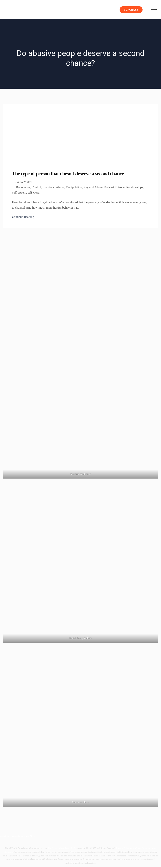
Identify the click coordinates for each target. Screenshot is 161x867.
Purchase (131, 9)
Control (36, 187)
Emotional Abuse (53, 187)
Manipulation (74, 187)
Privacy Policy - (123, 848)
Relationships (134, 187)
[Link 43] (154, 9)
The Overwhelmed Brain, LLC (61, 848)
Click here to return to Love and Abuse (17, 836)
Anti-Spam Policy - (140, 848)
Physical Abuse (93, 187)
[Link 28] (18, 8)
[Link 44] (32, 133)
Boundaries (23, 187)
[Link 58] (80, 729)
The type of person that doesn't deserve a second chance (68, 173)
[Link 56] (80, 355)
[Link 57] (80, 565)
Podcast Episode (114, 187)
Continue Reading (23, 216)
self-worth (34, 192)
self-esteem (19, 192)
